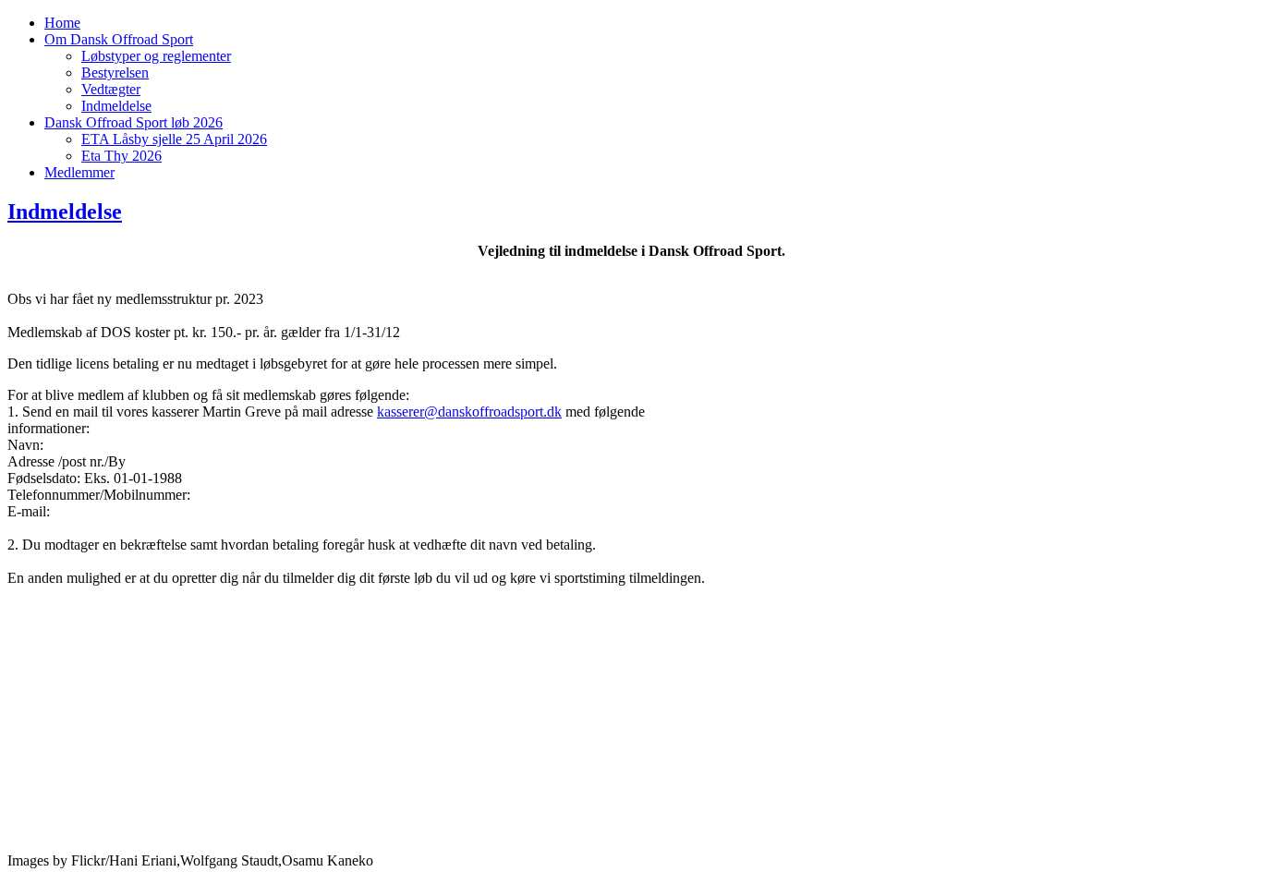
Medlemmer (79, 172)
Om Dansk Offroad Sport (118, 39)
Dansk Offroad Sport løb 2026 (133, 122)
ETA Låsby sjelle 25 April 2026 (174, 139)
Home (62, 22)
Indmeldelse (116, 106)
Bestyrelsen (115, 72)
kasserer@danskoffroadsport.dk (469, 411)
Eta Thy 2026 (121, 155)
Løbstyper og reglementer (156, 56)
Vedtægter (110, 89)
